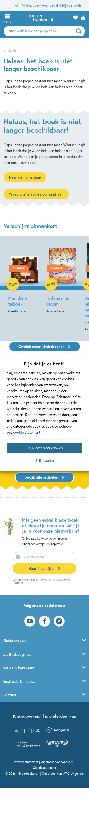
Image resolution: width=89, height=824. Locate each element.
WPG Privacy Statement (54, 579)
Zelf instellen (44, 460)
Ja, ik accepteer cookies (44, 448)
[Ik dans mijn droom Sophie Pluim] (62, 277)
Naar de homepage (25, 177)
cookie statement (26, 432)
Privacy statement (26, 762)
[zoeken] (80, 31)
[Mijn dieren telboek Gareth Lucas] (24, 277)
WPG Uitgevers (73, 773)
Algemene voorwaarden (57, 762)
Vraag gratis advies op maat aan (36, 194)
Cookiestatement (44, 767)
